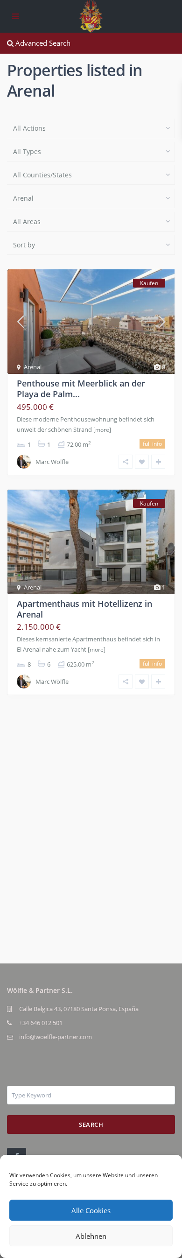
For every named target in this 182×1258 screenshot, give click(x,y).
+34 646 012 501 (41, 1023)
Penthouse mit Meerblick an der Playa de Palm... (81, 389)
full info (152, 444)
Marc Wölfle (52, 461)
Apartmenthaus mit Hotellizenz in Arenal (84, 609)
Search (91, 1124)
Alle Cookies (91, 1210)
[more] (102, 430)
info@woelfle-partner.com (55, 1037)
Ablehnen (91, 1236)
